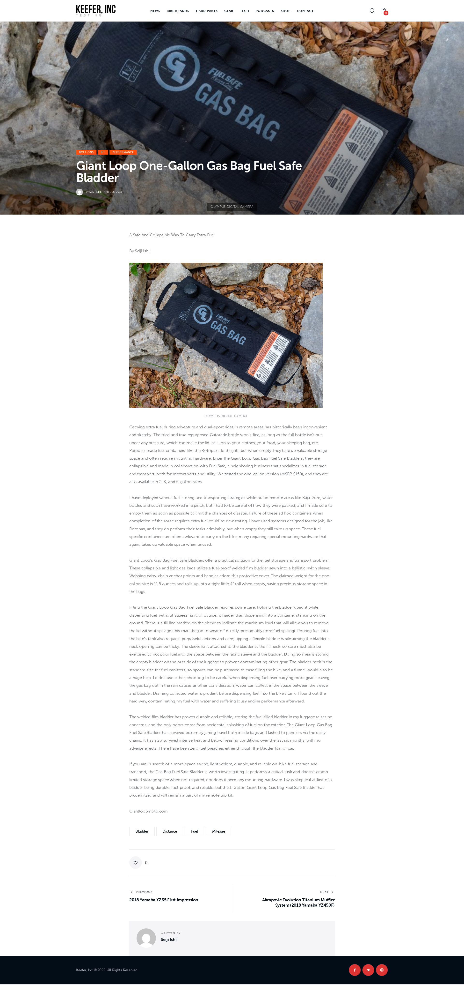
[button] (138, 862)
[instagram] (382, 970)
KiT (103, 152)
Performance (123, 152)
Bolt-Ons (86, 152)
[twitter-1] (368, 970)
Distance (170, 831)
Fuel (194, 831)
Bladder (142, 831)
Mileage (218, 831)
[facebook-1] (355, 970)
